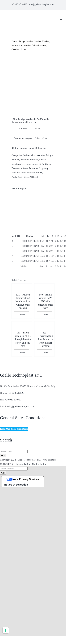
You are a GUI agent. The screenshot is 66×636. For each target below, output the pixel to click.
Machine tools (19, 172)
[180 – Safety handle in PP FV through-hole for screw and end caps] (22, 329)
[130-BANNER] (33, 85)
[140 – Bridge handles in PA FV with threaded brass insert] (44, 291)
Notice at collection (16, 484)
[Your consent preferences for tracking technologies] (6, 630)
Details (22, 315)
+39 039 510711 (13, 399)
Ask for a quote (19, 188)
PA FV (39, 172)
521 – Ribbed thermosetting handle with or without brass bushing (23, 301)
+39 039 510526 (19, 4)
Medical (31, 172)
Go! (3, 455)
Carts (47, 164)
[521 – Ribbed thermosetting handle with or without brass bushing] (22, 291)
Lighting (43, 168)
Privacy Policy (23, 464)
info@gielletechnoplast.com (41, 4)
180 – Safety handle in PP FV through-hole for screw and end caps (23, 339)
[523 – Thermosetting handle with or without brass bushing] (44, 329)
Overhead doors (29, 164)
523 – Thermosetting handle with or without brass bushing (45, 339)
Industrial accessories (34, 155)
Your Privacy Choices (25, 479)
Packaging (17, 177)
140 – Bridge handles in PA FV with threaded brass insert (45, 301)
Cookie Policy (39, 464)
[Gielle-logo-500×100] (27, 14)
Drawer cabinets (20, 168)
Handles (25, 159)
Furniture (33, 168)
